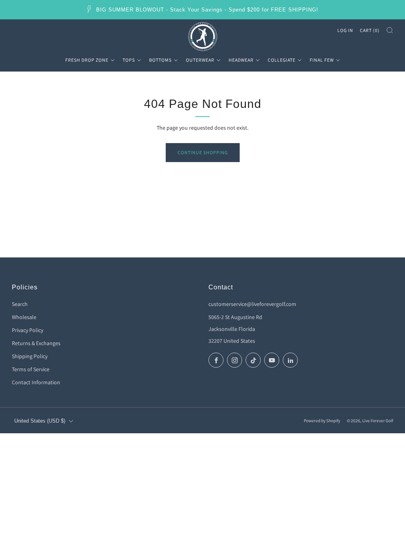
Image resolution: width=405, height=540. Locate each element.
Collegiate (281, 60)
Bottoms (160, 60)
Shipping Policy (29, 356)
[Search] (389, 30)
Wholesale (24, 317)
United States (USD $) (39, 421)
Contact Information (36, 382)
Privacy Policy (27, 330)
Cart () (370, 30)
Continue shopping (203, 152)
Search (20, 304)
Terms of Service (30, 369)
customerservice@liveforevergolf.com (252, 304)
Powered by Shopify (322, 420)
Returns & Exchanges (36, 343)
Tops (129, 60)
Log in (345, 30)
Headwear (241, 60)
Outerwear (200, 60)
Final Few (322, 60)
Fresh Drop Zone (86, 60)
